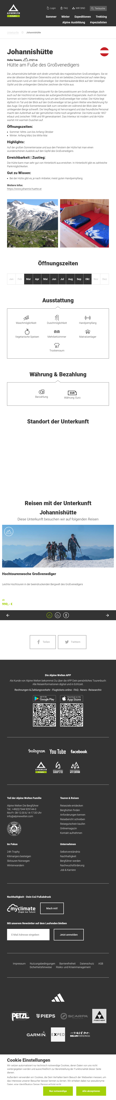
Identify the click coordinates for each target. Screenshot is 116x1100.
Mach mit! (52, 908)
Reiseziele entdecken (71, 805)
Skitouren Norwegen (18, 860)
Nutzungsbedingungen (42, 963)
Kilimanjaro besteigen (19, 856)
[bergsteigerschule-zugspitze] (58, 772)
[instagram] (36, 754)
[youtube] (58, 754)
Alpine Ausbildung (73, 22)
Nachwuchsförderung (72, 865)
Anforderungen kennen (72, 814)
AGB (100, 963)
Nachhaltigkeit (68, 856)
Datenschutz (87, 963)
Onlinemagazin (68, 828)
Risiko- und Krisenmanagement (73, 967)
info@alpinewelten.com (20, 816)
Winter (65, 16)
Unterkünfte (13, 32)
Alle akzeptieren (91, 1091)
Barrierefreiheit (67, 963)
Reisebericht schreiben (72, 819)
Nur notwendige (58, 1091)
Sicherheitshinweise (41, 967)
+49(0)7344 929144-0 (24, 809)
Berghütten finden (70, 810)
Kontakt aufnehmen (71, 832)
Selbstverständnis (70, 851)
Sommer (51, 16)
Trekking (101, 16)
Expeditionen (83, 16)
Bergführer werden (70, 860)
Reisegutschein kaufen (72, 823)
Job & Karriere (68, 869)
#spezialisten (98, 22)
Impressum (19, 963)
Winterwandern (15, 865)
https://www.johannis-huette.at (24, 188)
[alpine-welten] (41, 772)
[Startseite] (13, 11)
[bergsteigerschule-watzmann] (75, 772)
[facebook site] (79, 753)
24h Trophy (13, 851)
